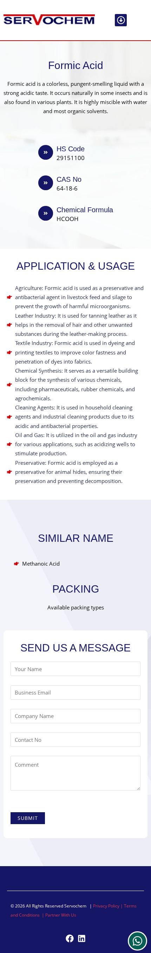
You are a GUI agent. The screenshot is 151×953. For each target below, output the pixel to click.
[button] (121, 20)
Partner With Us (60, 915)
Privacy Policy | (108, 906)
